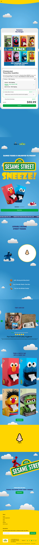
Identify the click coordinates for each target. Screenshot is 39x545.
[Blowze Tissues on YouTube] (33, 540)
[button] (37, 321)
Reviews (4, 522)
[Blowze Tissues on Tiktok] (35, 540)
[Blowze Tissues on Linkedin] (27, 540)
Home (4, 516)
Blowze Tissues (21, 543)
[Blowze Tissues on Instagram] (31, 540)
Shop (4, 519)
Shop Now (19, 210)
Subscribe (33, 533)
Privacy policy (33, 543)
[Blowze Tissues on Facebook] (29, 540)
